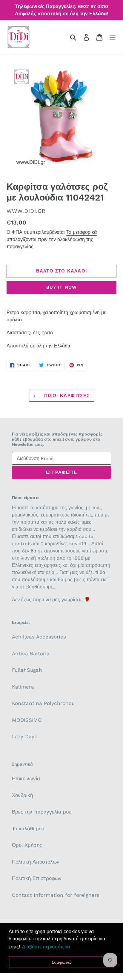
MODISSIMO (27, 720)
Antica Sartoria (31, 653)
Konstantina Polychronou (43, 703)
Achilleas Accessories (39, 637)
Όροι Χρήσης (27, 845)
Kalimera (23, 687)
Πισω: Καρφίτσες (66, 395)
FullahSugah (27, 670)
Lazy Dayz (24, 736)
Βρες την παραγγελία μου (41, 812)
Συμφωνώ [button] (62, 962)
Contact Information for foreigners (55, 895)
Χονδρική (22, 795)
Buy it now (61, 287)
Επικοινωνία (26, 778)
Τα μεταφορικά (81, 232)
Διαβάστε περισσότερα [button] (46, 946)
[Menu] (112, 37)
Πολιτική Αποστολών (35, 862)
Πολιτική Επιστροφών (36, 878)
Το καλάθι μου (28, 829)
